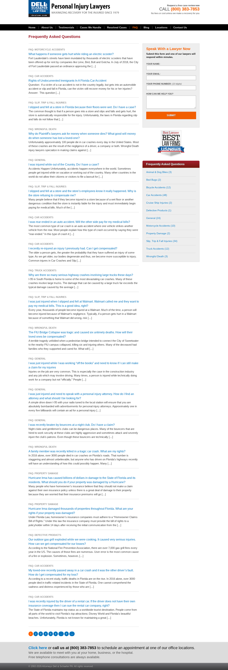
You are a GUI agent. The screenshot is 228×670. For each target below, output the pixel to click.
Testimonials (66, 27)
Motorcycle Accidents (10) (160, 225)
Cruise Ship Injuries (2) (159, 202)
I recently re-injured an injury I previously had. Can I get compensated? (72, 248)
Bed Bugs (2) (153, 179)
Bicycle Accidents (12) (158, 187)
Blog (146, 27)
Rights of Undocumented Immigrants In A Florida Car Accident (67, 80)
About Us (47, 27)
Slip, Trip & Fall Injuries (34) (161, 241)
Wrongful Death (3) (157, 256)
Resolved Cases (117, 27)
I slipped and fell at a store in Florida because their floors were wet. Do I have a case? (82, 107)
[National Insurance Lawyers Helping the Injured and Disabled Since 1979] (83, 8)
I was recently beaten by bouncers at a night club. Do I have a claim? (71, 424)
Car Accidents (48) (156, 195)
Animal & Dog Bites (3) (159, 172)
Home (31, 27)
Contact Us (180, 27)
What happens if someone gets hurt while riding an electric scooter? (71, 54)
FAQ (135, 27)
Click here (37, 648)
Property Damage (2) (158, 233)
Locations (161, 27)
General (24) (153, 218)
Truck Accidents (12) (157, 248)
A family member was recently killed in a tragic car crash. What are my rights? (76, 451)
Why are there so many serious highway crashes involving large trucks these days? (80, 274)
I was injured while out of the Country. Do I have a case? (63, 164)
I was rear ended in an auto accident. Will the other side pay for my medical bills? (79, 221)
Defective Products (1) (158, 210)
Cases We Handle (90, 27)
